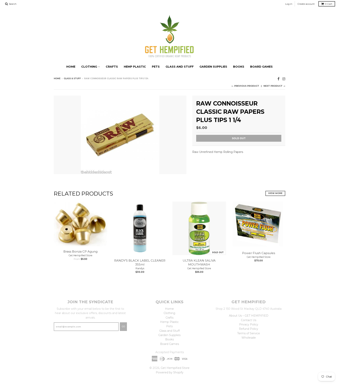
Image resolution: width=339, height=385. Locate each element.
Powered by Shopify (169, 372)
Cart (328, 3)
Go (123, 326)
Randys (140, 268)
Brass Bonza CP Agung (80, 251)
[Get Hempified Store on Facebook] (278, 79)
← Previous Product (245, 86)
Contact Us (248, 320)
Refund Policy (248, 329)
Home (70, 66)
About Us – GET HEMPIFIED (248, 315)
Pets (156, 66)
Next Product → (274, 86)
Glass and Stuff (180, 66)
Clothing (89, 66)
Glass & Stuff (72, 78)
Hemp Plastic (135, 66)
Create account (306, 3)
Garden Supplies (213, 66)
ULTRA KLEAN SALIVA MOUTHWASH (199, 262)
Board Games (261, 66)
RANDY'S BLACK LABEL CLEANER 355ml (139, 262)
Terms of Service (248, 333)
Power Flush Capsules (258, 253)
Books (238, 66)
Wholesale (248, 337)
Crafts (112, 66)
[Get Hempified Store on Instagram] (283, 79)
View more (275, 193)
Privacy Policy (248, 324)
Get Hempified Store (80, 255)
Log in (288, 3)
